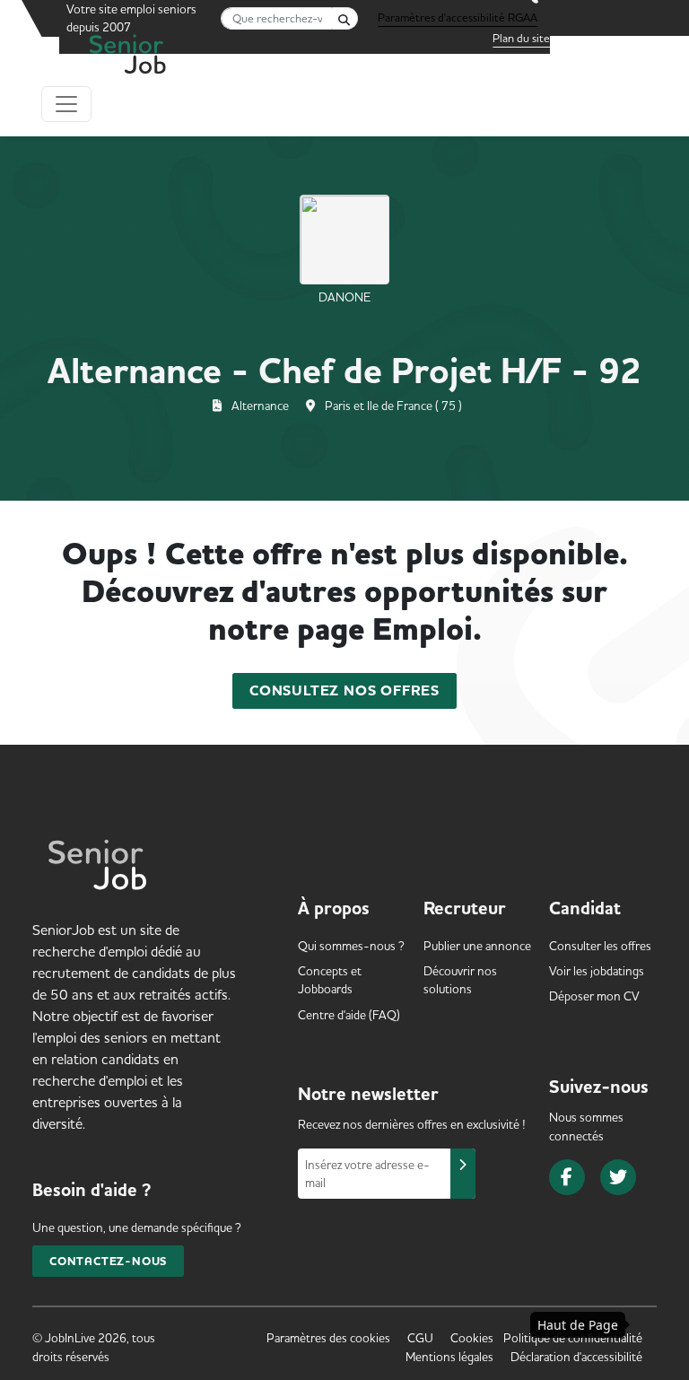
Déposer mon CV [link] (594, 996)
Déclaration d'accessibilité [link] (576, 1356)
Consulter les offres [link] (600, 946)
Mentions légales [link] (449, 1356)
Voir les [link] (596, 971)
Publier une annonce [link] (477, 946)
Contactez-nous (108, 1261)
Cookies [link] (471, 1338)
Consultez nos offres (344, 691)
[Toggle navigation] (66, 104)
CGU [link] (420, 1338)
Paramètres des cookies (328, 1338)
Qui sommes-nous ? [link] (351, 946)
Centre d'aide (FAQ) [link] (349, 1015)
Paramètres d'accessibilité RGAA (457, 17)
